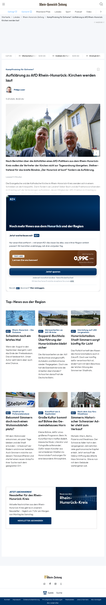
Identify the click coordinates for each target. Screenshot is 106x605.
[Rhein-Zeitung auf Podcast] (61, 583)
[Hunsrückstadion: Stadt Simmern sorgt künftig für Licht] (85, 317)
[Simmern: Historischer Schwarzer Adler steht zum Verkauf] (85, 399)
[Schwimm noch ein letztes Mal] (20, 317)
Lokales (16, 17)
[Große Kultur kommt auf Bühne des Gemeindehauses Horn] (53, 399)
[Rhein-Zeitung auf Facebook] (50, 583)
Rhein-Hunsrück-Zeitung (33, 17)
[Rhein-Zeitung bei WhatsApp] (44, 583)
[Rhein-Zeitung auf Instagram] (55, 583)
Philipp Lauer (19, 89)
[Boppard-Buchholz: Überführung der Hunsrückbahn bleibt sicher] (53, 317)
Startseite (6, 17)
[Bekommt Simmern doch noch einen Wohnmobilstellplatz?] (20, 399)
